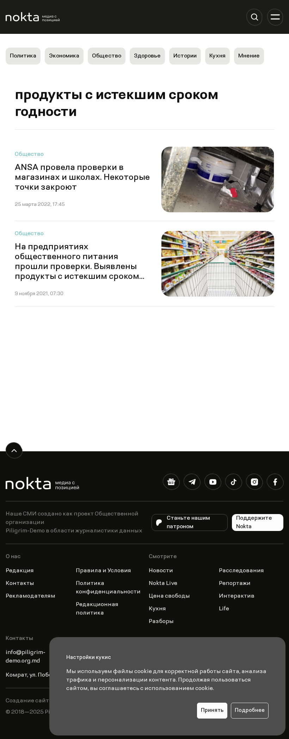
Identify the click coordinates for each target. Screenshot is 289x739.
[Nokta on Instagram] (254, 483)
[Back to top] (14, 450)
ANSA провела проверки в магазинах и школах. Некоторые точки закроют (82, 178)
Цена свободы (169, 596)
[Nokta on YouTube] (212, 483)
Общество (106, 56)
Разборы (161, 621)
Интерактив (236, 596)
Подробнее (250, 710)
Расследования (241, 571)
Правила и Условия (103, 571)
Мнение (249, 56)
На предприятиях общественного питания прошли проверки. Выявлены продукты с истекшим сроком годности (77, 267)
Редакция (20, 571)
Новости (161, 571)
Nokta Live (163, 583)
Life (224, 609)
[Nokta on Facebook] (275, 483)
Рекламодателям (30, 596)
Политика (23, 56)
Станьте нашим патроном (188, 522)
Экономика (64, 56)
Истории (185, 56)
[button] (254, 17)
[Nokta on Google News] (171, 483)
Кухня (217, 56)
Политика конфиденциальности (108, 588)
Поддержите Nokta (254, 522)
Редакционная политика (97, 609)
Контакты (20, 583)
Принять (212, 710)
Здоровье (147, 56)
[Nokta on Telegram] (192, 483)
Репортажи (235, 583)
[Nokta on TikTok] (233, 483)
